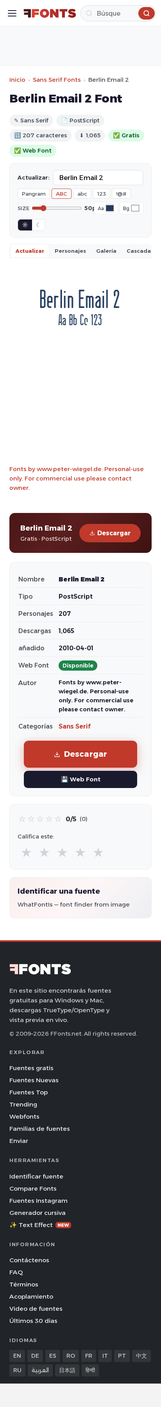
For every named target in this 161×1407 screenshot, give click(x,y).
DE (35, 1355)
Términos (23, 1284)
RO (70, 1355)
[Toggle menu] (12, 13)
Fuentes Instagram (38, 1200)
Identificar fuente (36, 1176)
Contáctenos (29, 1260)
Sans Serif (75, 726)
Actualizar (30, 251)
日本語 (67, 1370)
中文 (141, 1355)
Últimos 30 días (33, 1320)
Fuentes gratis (31, 1068)
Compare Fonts (33, 1188)
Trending (23, 1104)
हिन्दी (90, 1370)
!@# (121, 194)
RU (17, 1370)
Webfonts (24, 1116)
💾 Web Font (80, 779)
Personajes (70, 251)
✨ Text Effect (39, 1225)
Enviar (18, 1140)
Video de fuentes (36, 1308)
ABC (61, 194)
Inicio (17, 79)
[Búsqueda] (146, 13)
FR (88, 1355)
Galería (106, 251)
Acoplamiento (31, 1296)
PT (122, 1355)
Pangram (34, 194)
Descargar (114, 533)
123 (101, 194)
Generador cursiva (37, 1212)
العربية (40, 1370)
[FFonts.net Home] (49, 13)
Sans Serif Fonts (57, 79)
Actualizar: (34, 177)
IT (105, 1355)
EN (17, 1355)
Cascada (139, 251)
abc (82, 194)
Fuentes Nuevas (34, 1080)
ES (52, 1355)
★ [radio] (26, 853)
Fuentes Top (28, 1092)
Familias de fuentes (39, 1128)
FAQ (16, 1272)
